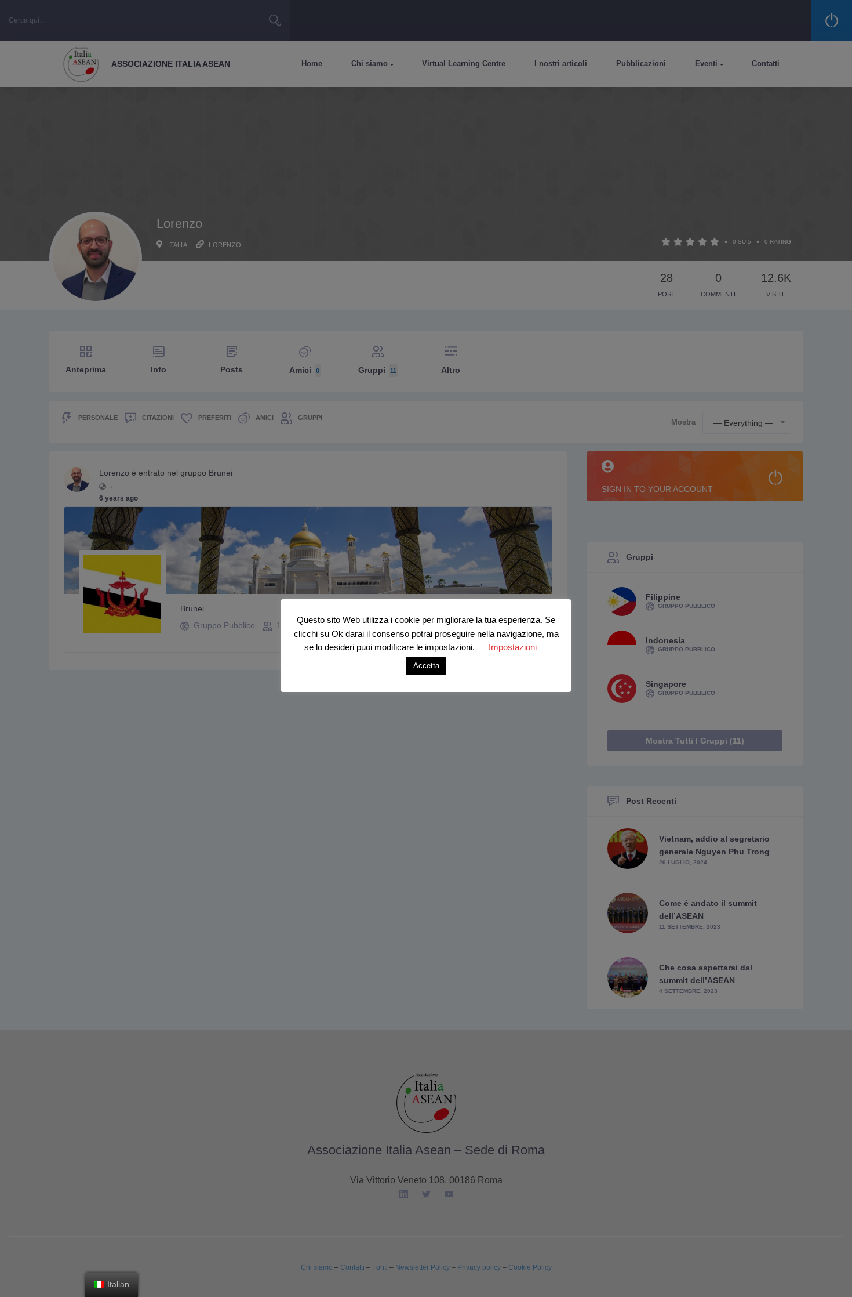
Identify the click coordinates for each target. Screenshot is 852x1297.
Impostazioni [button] (513, 647)
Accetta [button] (426, 665)
